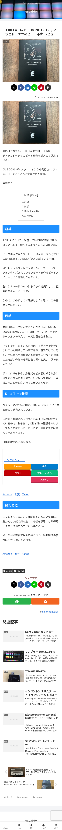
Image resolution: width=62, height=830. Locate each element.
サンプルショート (14, 460)
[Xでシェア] (14, 87)
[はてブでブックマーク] (27, 87)
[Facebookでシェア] (21, 87)
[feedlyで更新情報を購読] (17, 601)
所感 (26, 206)
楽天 (44, 466)
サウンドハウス (44, 473)
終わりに (28, 215)
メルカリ (44, 479)
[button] (48, 87)
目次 (26, 195)
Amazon (18, 466)
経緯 (26, 201)
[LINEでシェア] (34, 87)
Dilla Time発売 (32, 211)
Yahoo (17, 473)
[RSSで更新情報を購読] (45, 601)
